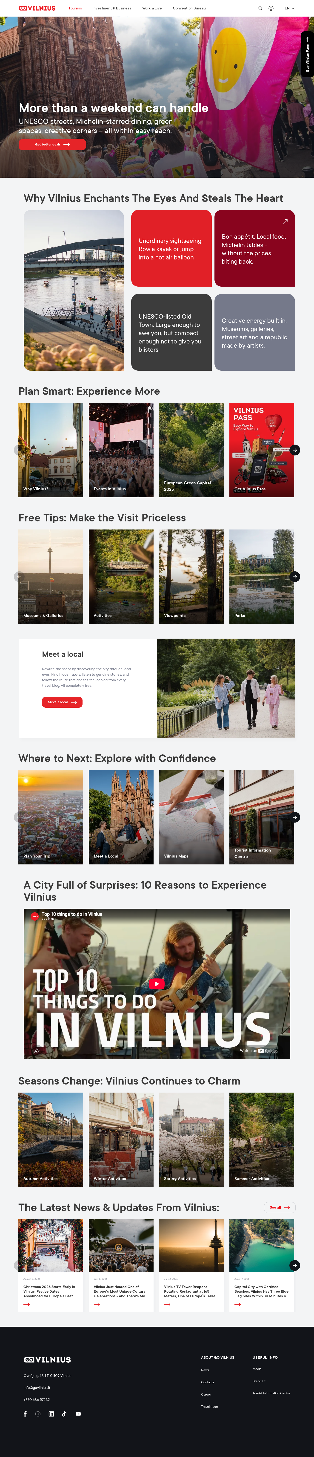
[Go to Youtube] (78, 1413)
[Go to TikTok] (65, 1413)
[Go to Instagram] (38, 1413)
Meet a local (58, 702)
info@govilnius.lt (37, 1387)
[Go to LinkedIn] (52, 1413)
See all (275, 1207)
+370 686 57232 (37, 1399)
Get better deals (48, 144)
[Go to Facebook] (27, 1413)
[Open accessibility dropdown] (270, 8)
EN (287, 8)
